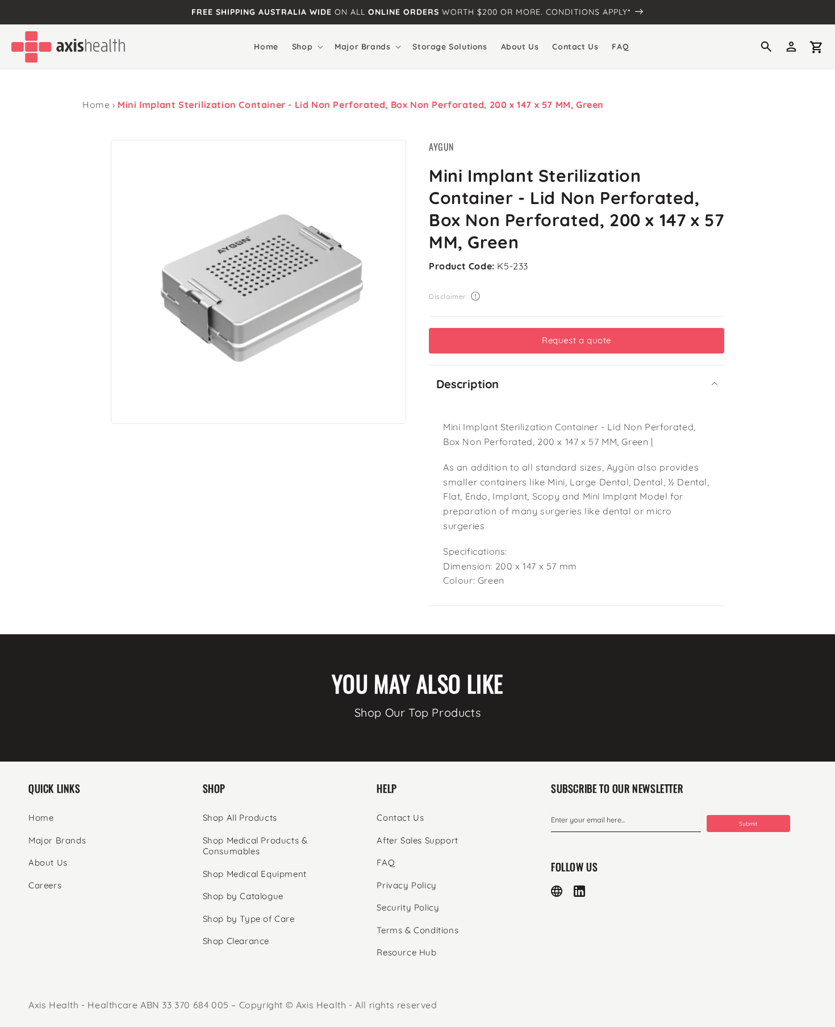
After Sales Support (417, 840)
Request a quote (576, 340)
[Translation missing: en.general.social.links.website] (556, 891)
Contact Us (400, 817)
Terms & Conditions (417, 930)
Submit (748, 824)
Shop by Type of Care (249, 918)
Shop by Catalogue (243, 896)
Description (467, 384)
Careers (44, 885)
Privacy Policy (406, 885)
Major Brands (57, 840)
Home (96, 104)
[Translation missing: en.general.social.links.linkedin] (579, 891)
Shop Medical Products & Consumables (255, 846)
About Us (48, 862)
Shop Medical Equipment (255, 873)
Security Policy (408, 907)
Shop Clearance (236, 940)
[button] (306, 47)
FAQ (386, 862)
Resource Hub (406, 952)
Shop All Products (240, 817)
